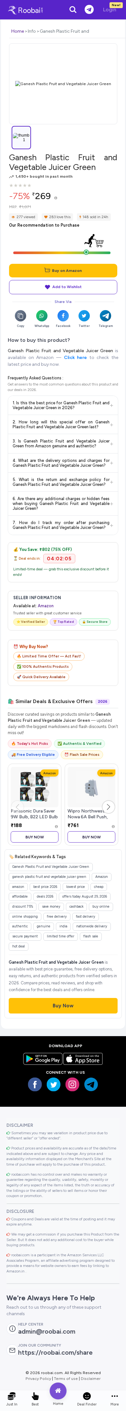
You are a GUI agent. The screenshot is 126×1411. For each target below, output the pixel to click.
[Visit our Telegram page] (91, 1084)
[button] (108, 807)
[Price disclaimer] (55, 198)
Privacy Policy (38, 1378)
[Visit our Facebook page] (35, 1084)
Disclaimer (90, 1378)
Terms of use (66, 1378)
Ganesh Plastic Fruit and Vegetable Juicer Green (60, 350)
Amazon (46, 605)
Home (17, 31)
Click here (75, 357)
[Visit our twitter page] (54, 1084)
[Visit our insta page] (72, 1084)
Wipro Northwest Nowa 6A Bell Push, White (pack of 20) (88, 816)
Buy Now (35, 836)
